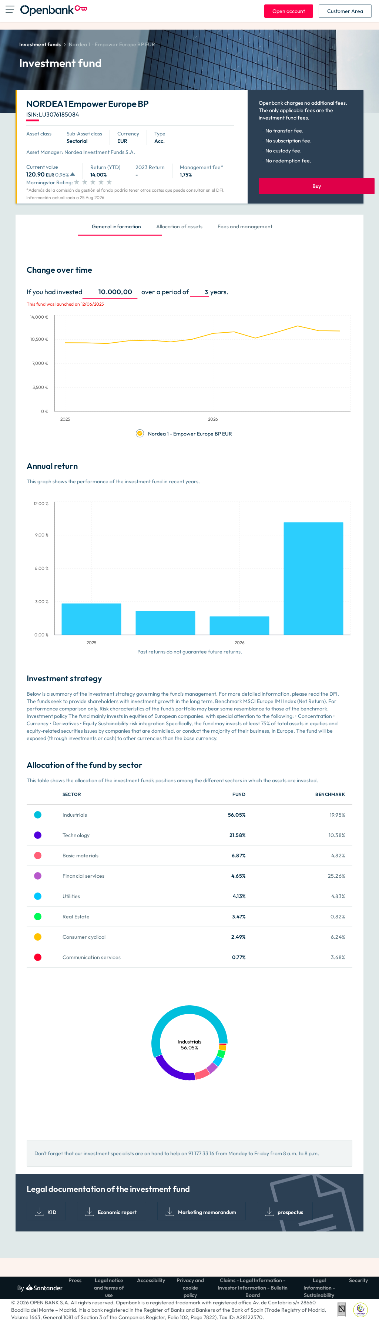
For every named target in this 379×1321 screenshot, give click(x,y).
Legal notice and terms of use (109, 1287)
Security (358, 1280)
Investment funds (40, 44)
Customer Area (345, 11)
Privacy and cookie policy (190, 1287)
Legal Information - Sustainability (319, 1287)
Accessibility (151, 1280)
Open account (288, 11)
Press (74, 1280)
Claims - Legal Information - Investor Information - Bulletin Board (253, 1287)
